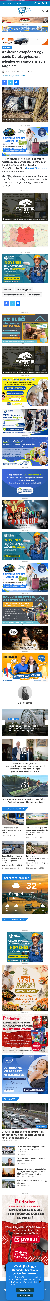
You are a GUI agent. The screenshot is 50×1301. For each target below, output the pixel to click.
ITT (39, 1282)
